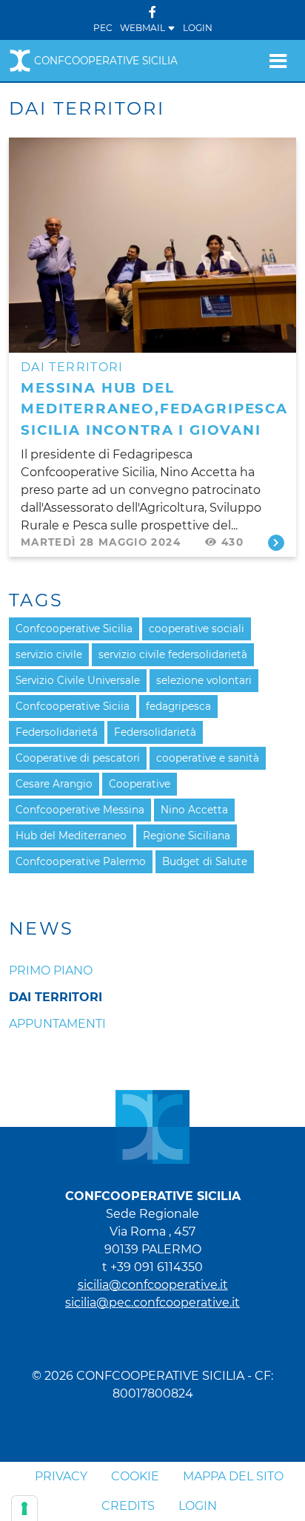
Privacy (61, 1476)
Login (197, 27)
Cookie (135, 1476)
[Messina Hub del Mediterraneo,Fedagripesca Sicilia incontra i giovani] (152, 244)
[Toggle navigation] (278, 60)
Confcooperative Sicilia (106, 61)
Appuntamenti (57, 1024)
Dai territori (72, 367)
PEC (103, 27)
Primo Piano (51, 970)
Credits (128, 1506)
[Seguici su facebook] (152, 12)
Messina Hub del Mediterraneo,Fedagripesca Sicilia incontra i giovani (154, 409)
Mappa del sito (233, 1476)
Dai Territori (55, 997)
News (41, 928)
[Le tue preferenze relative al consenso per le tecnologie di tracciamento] (24, 1508)
